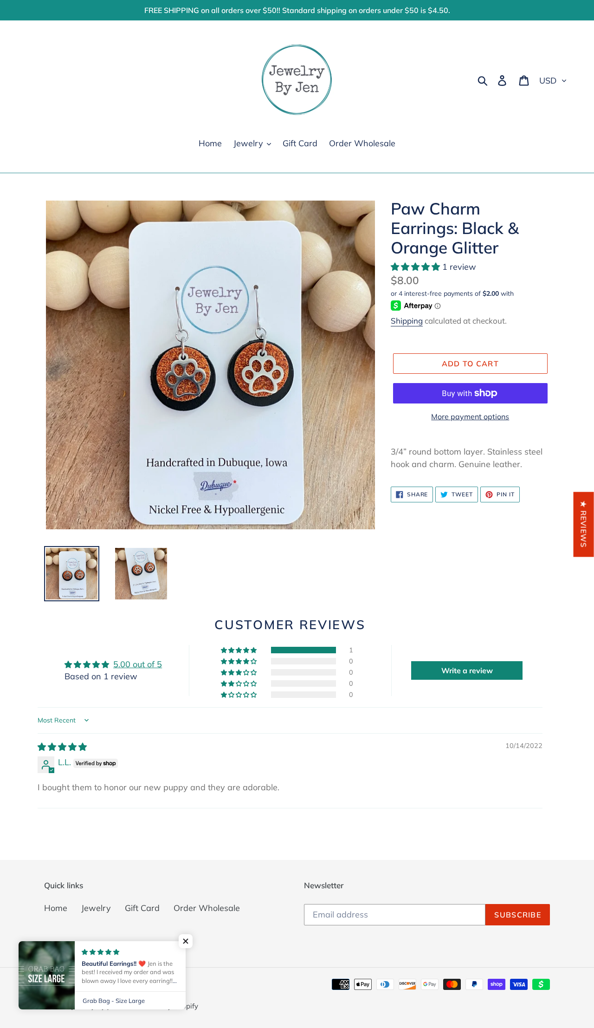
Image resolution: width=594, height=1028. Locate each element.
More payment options (470, 416)
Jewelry (96, 908)
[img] (62, 747)
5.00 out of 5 (137, 664)
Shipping (407, 320)
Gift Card (142, 908)
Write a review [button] (467, 670)
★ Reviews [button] (583, 524)
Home (55, 908)
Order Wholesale (207, 908)
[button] (416, 266)
